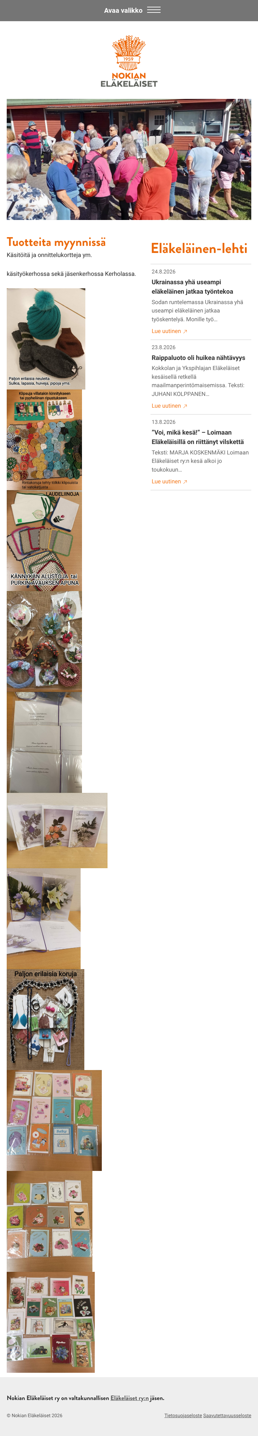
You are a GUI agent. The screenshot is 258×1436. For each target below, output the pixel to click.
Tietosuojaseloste (183, 1416)
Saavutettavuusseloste (227, 1416)
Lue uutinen (166, 331)
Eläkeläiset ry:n (130, 1398)
